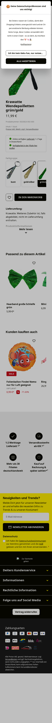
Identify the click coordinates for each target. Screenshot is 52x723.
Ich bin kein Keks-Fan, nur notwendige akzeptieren (27, 53)
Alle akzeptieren (26, 61)
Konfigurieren (26, 44)
